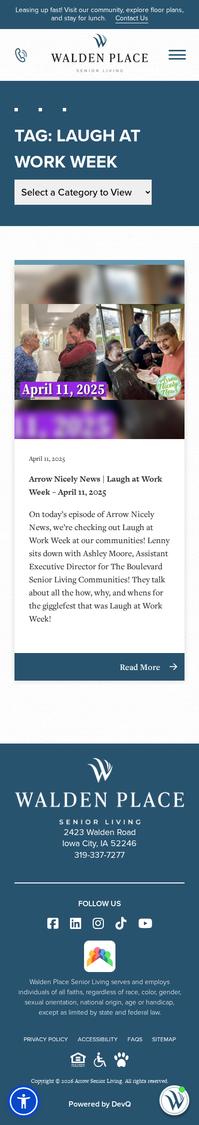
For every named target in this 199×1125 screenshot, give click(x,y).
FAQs (135, 1039)
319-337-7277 (99, 855)
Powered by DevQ (100, 1104)
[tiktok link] (121, 923)
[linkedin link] (75, 923)
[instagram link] (98, 923)
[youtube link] (145, 923)
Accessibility (98, 1039)
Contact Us (131, 18)
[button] (24, 1101)
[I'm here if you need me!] (174, 1100)
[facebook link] (52, 923)
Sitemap (164, 1039)
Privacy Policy (46, 1039)
